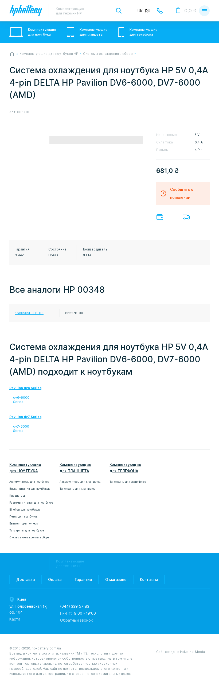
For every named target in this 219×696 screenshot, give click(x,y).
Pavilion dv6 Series (25, 388)
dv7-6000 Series (21, 428)
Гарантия (83, 579)
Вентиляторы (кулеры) (24, 523)
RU (147, 11)
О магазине (116, 579)
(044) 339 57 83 (74, 606)
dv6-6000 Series (21, 399)
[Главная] (12, 54)
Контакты (149, 579)
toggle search (119, 10)
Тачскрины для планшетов (77, 488)
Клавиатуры (17, 495)
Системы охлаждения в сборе (29, 537)
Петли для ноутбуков (23, 516)
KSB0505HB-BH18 (29, 313)
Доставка (186, 217)
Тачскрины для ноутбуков (26, 530)
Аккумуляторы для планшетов (80, 481)
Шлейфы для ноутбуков (24, 509)
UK (140, 11)
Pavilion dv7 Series (25, 417)
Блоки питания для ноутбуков (29, 488)
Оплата (159, 217)
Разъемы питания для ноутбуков (31, 502)
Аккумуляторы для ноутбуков (29, 481)
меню (204, 10)
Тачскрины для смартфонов (128, 481)
